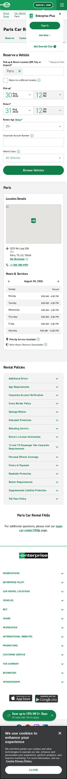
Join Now (43, 35)
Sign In (44, 25)
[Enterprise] (5, 5)
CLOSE (33, 769)
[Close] (60, 733)
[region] (33, 752)
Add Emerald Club (43, 46)
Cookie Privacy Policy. (19, 761)
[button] (62, 5)
